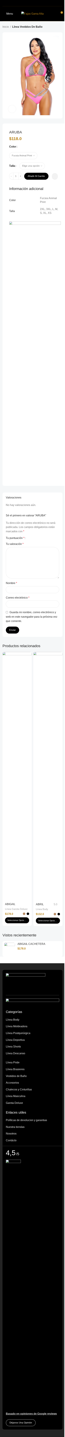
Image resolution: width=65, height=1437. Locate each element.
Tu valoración (15, 544)
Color (12, 146)
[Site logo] (32, 13)
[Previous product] (52, 27)
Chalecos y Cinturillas (19, 1089)
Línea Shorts (13, 1046)
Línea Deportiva (15, 1040)
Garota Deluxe (14, 1102)
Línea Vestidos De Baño (27, 26)
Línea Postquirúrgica (18, 1033)
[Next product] (60, 27)
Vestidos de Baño (16, 1076)
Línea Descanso (15, 1053)
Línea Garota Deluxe (16, 909)
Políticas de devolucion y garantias (26, 1120)
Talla (12, 165)
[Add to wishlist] (55, 176)
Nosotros (11, 1133)
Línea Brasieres (15, 1069)
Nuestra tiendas (15, 1127)
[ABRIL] (47, 776)
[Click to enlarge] (12, 109)
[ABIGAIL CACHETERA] (17, 776)
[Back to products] (56, 27)
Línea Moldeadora (16, 1026)
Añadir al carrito (36, 176)
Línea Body (42, 909)
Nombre (11, 583)
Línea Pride (13, 1062)
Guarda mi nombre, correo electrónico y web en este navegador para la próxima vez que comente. (31, 616)
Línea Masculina (15, 1096)
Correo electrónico (17, 597)
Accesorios (12, 1082)
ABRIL (40, 904)
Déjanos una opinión (21, 1422)
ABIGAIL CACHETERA (31, 944)
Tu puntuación (15, 538)
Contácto (11, 1140)
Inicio (5, 26)
